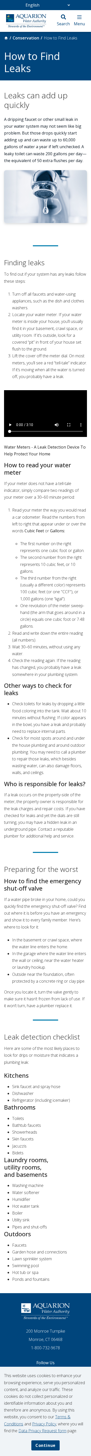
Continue (45, 1445)
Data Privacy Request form (42, 1430)
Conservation (26, 38)
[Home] (6, 38)
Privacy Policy (44, 1424)
